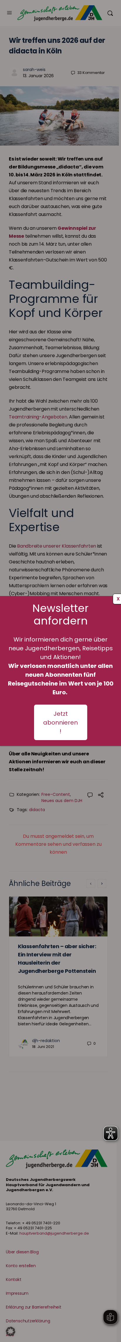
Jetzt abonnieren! (60, 722)
